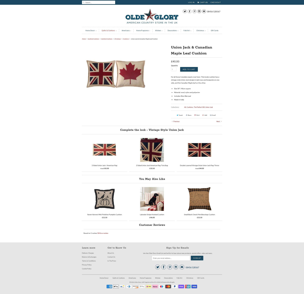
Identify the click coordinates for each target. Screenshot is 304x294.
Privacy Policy (87, 265)
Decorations (172, 30)
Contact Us (111, 257)
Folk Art (187, 30)
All (185, 107)
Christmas (200, 30)
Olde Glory (137, 282)
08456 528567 (213, 11)
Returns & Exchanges (89, 257)
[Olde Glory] (152, 16)
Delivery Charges (88, 253)
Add (205, 115)
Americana (126, 30)
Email (214, 115)
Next (218, 121)
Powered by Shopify (168, 282)
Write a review (102, 233)
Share (189, 115)
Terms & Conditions (89, 261)
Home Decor (90, 30)
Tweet (181, 115)
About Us (110, 253)
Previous (176, 121)
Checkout (215, 2)
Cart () (203, 2)
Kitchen (158, 30)
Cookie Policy (86, 269)
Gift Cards (214, 30)
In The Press (111, 261)
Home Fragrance (142, 30)
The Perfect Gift (199, 107)
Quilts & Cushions (108, 30)
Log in (191, 2)
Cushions (190, 107)
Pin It (198, 115)
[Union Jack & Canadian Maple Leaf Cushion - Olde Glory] (116, 74)
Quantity (174, 66)
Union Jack (209, 107)
